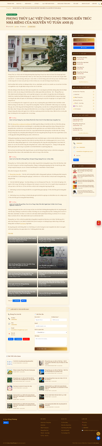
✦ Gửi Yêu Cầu (41, 349)
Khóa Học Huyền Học (66, 425)
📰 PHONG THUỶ (11, 14)
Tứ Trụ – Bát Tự (44, 435)
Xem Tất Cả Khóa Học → (84, 133)
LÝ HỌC (37, 3)
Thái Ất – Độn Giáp (45, 433)
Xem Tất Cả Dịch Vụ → (84, 81)
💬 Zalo (23, 300)
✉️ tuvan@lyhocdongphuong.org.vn (90, 430)
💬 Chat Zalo (84, 47)
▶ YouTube (26, 339)
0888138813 (14, 319)
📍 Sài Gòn (84, 422)
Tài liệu (76, 3)
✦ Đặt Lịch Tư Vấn (82, 40)
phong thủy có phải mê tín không (21, 124)
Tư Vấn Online (64, 422)
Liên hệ (94, 3)
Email (36, 323)
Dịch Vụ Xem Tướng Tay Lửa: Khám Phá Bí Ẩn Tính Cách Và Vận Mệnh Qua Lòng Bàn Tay (35, 119)
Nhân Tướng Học (45, 427)
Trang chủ (10, 3)
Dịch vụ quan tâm (39, 329)
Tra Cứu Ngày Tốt (65, 433)
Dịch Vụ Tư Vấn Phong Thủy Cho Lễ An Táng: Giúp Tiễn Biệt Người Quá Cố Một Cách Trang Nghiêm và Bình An (35, 205)
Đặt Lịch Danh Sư (65, 430)
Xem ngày (28, 3)
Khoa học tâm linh (64, 3)
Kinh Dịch (43, 425)
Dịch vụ (20, 3)
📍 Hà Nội (84, 425)
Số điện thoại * (55, 317)
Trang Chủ (8, 8)
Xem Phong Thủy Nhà (66, 427)
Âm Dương (23, 223)
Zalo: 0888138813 (80, 147)
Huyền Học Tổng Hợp (46, 422)
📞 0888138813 (78, 44)
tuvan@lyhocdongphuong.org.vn (19, 329)
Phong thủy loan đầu (15, 174)
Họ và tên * (37, 317)
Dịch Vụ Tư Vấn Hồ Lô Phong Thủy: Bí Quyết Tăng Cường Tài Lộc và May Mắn (31, 158)
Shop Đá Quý (86, 3)
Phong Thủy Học (44, 430)
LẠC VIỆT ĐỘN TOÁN (48, 3)
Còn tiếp (10, 233)
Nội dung (37, 336)
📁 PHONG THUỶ (31, 26)
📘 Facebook (16, 300)
